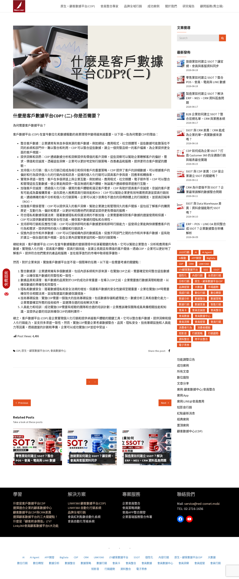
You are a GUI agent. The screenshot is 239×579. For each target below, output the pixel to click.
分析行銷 (184, 281)
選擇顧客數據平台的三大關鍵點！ (35, 517)
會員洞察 (184, 321)
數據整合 (200, 298)
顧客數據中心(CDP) (189, 431)
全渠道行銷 (214, 275)
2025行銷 (184, 252)
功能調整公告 (186, 359)
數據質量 (200, 304)
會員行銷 (216, 321)
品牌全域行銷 (133, 6)
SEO (205, 269)
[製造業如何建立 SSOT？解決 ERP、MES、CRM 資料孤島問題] (180, 95)
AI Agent (207, 252)
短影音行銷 (184, 407)
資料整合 (184, 339)
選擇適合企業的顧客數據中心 (32, 508)
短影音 (183, 333)
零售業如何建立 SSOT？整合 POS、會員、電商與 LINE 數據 (35, 458)
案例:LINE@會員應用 (190, 401)
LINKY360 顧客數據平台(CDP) (87, 503)
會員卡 (183, 310)
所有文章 (183, 371)
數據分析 (184, 298)
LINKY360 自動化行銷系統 (84, 508)
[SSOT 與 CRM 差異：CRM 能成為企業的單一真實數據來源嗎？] (180, 132)
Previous (23, 402)
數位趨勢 (183, 377)
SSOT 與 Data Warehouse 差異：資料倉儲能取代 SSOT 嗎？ (203, 208)
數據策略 (216, 298)
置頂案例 (183, 425)
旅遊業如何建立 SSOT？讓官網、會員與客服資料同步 (92, 458)
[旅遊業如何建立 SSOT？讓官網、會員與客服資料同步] (180, 63)
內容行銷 (197, 275)
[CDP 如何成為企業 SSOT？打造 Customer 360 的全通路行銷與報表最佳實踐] (180, 152)
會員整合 (216, 310)
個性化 (183, 275)
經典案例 (183, 419)
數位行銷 (200, 292)
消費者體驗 (203, 327)
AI (196, 252)
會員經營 (200, 321)
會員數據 (184, 316)
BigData (211, 258)
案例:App (183, 395)
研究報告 (189, 6)
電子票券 (184, 345)
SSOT (216, 269)
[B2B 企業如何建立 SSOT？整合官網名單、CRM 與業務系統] (180, 116)
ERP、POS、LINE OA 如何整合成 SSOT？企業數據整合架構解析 (206, 228)
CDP (18, 350)
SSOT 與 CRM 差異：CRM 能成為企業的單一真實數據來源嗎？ (205, 134)
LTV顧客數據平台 (188, 269)
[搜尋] (222, 38)
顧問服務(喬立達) (211, 6)
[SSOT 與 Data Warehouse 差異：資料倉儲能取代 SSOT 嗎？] (180, 205)
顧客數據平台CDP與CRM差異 (32, 512)
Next (164, 402)
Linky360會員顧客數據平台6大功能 (36, 526)
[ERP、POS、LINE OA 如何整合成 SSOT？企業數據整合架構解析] (180, 226)
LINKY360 (204, 263)
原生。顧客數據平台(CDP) (77, 6)
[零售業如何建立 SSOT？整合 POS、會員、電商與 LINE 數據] (180, 79)
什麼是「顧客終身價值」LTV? (32, 521)
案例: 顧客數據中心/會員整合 (196, 389)
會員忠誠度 (198, 310)
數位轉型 (216, 292)
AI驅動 (182, 258)
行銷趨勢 (213, 333)
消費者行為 (185, 327)
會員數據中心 (58, 350)
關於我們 (171, 6)
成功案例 (153, 6)
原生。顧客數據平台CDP (35, 350)
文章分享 (183, 383)
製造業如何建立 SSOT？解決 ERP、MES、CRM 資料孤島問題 (145, 458)
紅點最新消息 (186, 413)
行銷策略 (197, 333)
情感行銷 (184, 292)
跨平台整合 (201, 339)
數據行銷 (184, 304)
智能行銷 (216, 304)
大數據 (199, 287)
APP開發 (196, 258)
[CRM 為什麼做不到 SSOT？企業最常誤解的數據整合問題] (180, 189)
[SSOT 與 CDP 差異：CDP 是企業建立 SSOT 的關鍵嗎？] (180, 173)
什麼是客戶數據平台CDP (29, 503)
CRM (191, 263)
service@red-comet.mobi (202, 503)
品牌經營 (184, 287)
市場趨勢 (213, 287)
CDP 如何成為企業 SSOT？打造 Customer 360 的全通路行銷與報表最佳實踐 (206, 155)
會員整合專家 (109, 6)
